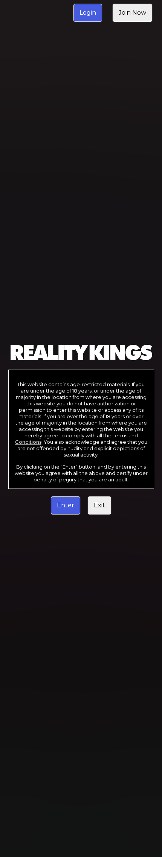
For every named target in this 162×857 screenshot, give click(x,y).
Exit (99, 505)
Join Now (132, 12)
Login (87, 12)
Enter (65, 505)
